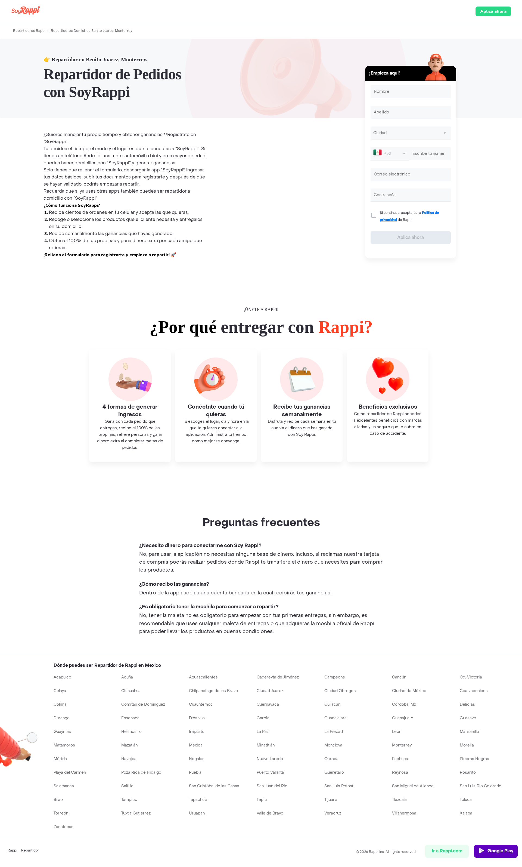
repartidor (30, 850)
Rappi (12, 850)
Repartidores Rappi (29, 31)
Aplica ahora (493, 11)
